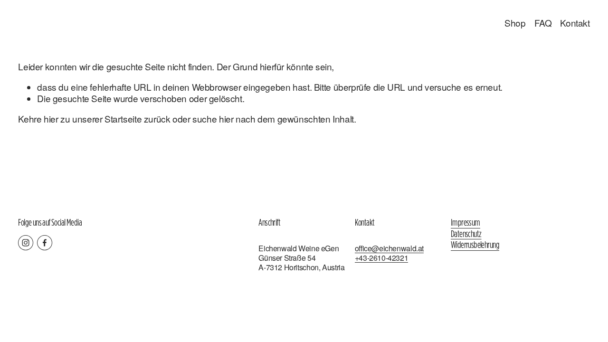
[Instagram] (25, 242)
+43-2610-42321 (381, 258)
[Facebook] (44, 242)
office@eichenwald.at (389, 248)
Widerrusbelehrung (475, 245)
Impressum (465, 222)
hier (51, 118)
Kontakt (574, 22)
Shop (514, 22)
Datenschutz (466, 234)
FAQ (543, 22)
